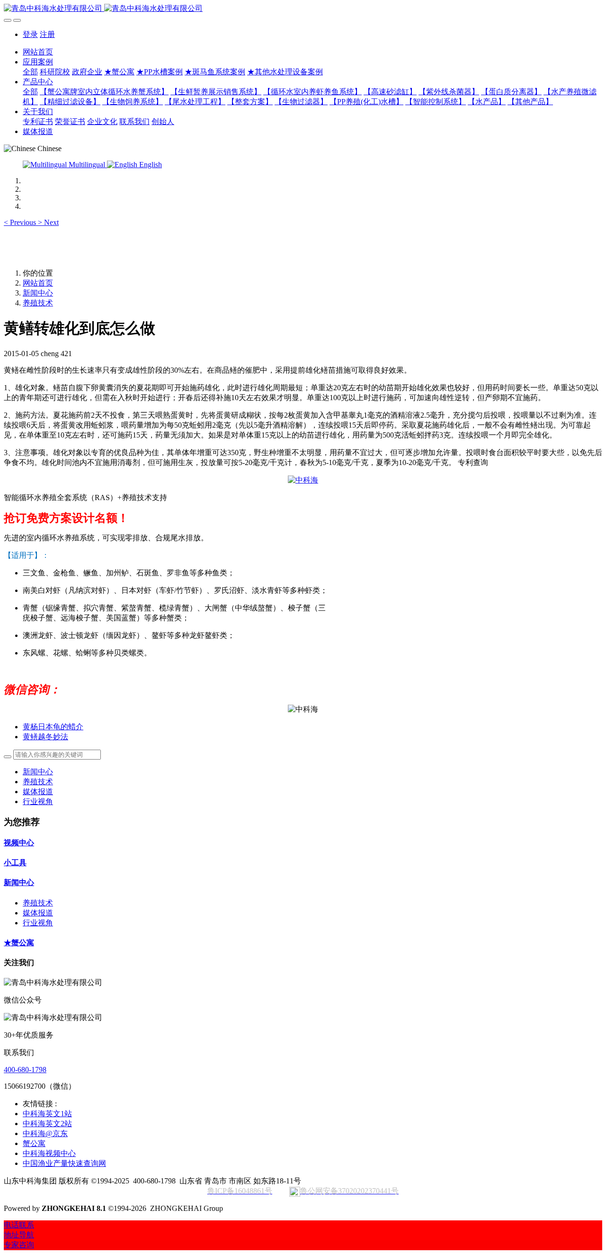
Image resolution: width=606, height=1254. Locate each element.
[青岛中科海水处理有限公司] (303, 9)
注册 (47, 34)
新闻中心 (38, 293)
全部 (30, 72)
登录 (30, 34)
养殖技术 (38, 303)
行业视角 (38, 801)
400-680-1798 (25, 1070)
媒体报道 (38, 792)
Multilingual (87, 165)
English (149, 165)
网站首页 (38, 52)
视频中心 (19, 843)
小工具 (15, 863)
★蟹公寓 (19, 943)
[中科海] (303, 480)
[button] (21, 222)
